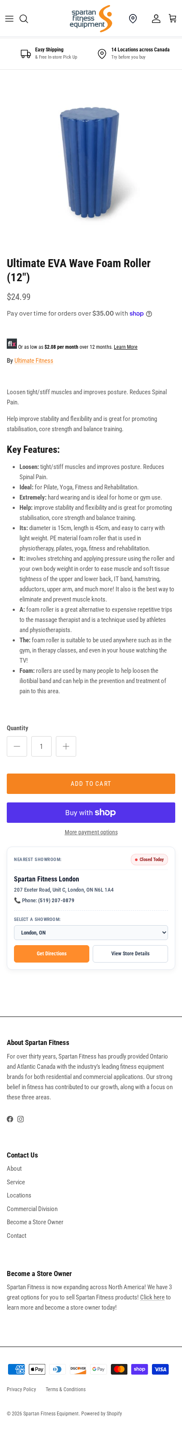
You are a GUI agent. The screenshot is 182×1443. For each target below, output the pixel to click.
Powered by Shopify (101, 1414)
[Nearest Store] (133, 18)
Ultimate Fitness (33, 360)
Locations (19, 1195)
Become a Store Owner (35, 1222)
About (14, 1168)
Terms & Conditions (65, 1389)
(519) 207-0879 (56, 900)
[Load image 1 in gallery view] (91, 161)
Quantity (17, 728)
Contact (16, 1236)
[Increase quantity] (66, 746)
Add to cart (91, 784)
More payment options (91, 832)
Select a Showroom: (37, 919)
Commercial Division (32, 1209)
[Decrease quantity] (17, 746)
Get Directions (51, 954)
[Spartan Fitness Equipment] (91, 18)
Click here (152, 1297)
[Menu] (9, 18)
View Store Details (130, 954)
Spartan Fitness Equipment (51, 1414)
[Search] (28, 18)
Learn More (126, 347)
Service (16, 1182)
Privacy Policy (21, 1389)
